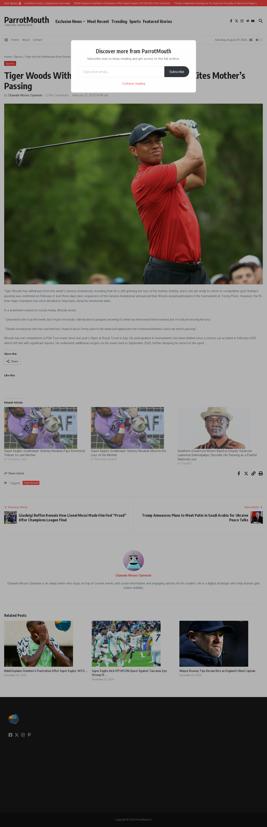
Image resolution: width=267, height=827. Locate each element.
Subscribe (176, 72)
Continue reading (133, 83)
